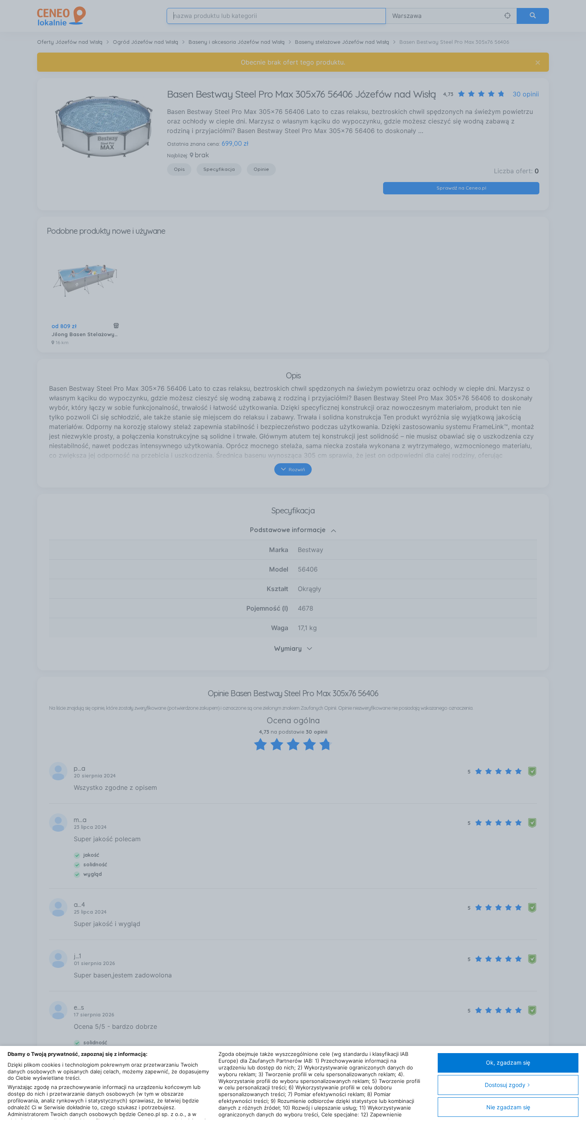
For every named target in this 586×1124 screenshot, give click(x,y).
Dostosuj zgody (505, 1084)
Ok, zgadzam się (508, 1062)
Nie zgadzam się (508, 1107)
